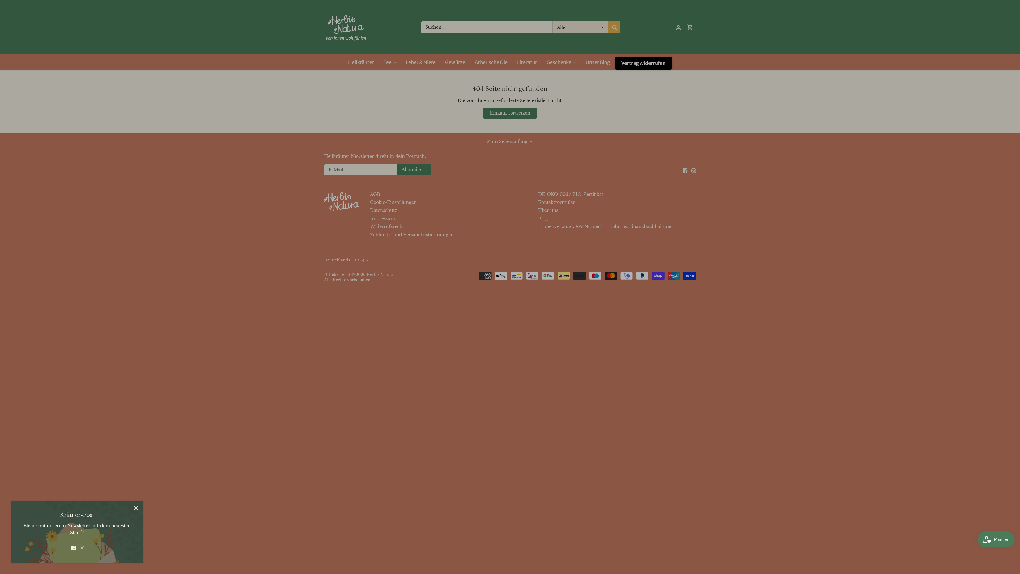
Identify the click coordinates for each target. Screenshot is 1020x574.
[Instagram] (82, 548)
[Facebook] (73, 548)
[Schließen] (136, 508)
